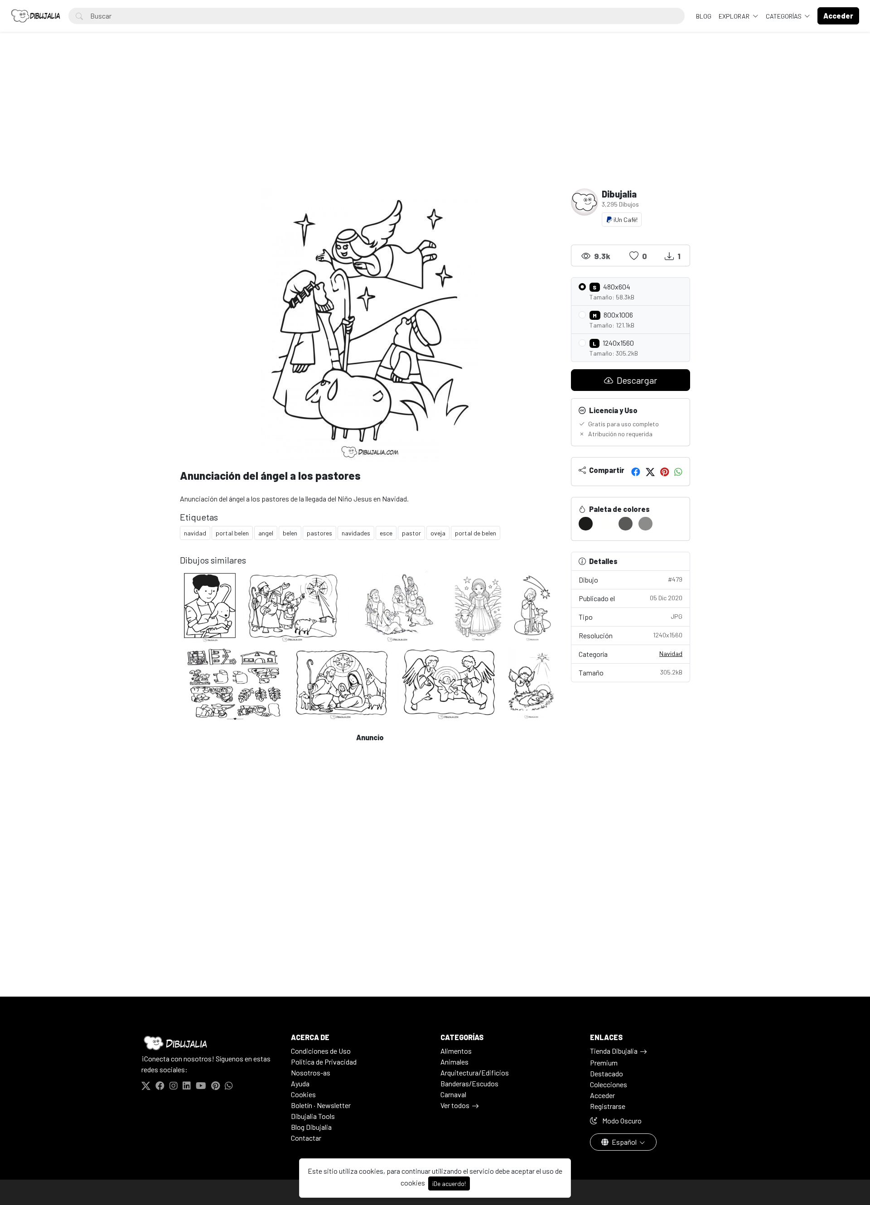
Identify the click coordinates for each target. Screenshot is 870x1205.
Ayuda (300, 1083)
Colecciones (608, 1084)
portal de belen (475, 533)
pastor (411, 533)
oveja (437, 533)
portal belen (232, 533)
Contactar (306, 1137)
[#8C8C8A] (645, 523)
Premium (604, 1062)
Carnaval (453, 1094)
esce (386, 533)
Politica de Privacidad (324, 1061)
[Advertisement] (435, 120)
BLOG (703, 16)
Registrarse (607, 1106)
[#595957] (626, 523)
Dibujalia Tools (313, 1116)
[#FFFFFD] (606, 523)
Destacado (606, 1073)
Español (624, 1142)
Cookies (303, 1094)
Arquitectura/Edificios (474, 1072)
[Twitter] (650, 471)
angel (265, 533)
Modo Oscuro (621, 1120)
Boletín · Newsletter (321, 1105)
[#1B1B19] (586, 523)
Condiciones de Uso (321, 1050)
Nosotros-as (310, 1072)
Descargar (636, 380)
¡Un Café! (625, 219)
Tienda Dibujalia (614, 1050)
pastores (319, 533)
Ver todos (454, 1105)
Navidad (670, 653)
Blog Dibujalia (311, 1127)
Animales (454, 1061)
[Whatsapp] (678, 471)
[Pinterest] (664, 471)
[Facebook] (635, 471)
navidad (195, 533)
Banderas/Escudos (469, 1083)
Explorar (735, 16)
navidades (356, 533)
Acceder (602, 1095)
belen (290, 533)
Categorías (784, 16)
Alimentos (456, 1050)
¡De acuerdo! (449, 1183)
